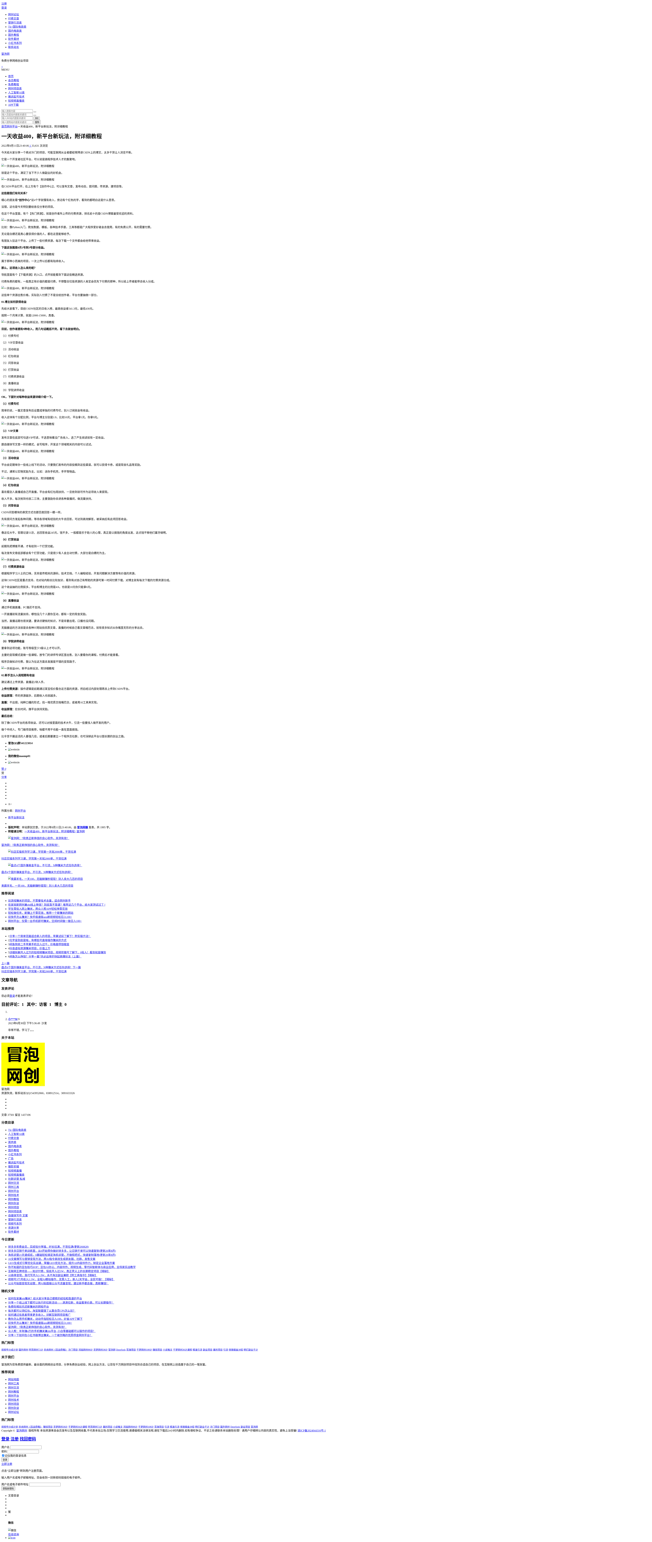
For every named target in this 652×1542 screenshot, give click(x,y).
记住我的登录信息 (15, 1455)
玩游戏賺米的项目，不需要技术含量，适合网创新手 (39, 900)
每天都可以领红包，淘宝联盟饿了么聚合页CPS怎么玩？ (42, 1310)
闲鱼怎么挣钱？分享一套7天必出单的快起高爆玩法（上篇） (46, 956)
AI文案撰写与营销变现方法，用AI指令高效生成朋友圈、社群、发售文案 (51, 1259)
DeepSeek (121, 1350)
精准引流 (197, 1350)
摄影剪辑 (13, 1166)
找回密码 (28, 1439)
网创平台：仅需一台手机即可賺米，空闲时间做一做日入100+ (45, 921)
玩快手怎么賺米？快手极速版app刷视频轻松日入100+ (40, 917)
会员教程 (13, 80)
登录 (4, 7)
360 (36, 118)
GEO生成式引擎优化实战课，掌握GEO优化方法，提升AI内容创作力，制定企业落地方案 (61, 1263)
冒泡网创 (21, 1430)
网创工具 (13, 1187)
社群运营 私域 (16, 1178)
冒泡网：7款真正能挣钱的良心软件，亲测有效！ (30, 845)
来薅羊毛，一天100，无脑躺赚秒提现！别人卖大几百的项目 (37, 885)
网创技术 (13, 1195)
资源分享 (13, 1227)
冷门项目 (73, 1350)
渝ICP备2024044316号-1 (312, 1430)
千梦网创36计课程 (182, 1350)
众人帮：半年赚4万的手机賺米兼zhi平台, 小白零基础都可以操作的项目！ (52, 1331)
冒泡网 (5, 53)
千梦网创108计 (144, 1350)
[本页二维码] (11, 1537)
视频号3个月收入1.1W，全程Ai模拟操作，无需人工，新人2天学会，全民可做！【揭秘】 (61, 1279)
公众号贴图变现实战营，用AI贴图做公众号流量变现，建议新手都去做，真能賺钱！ (58, 1283)
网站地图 (13, 1379)
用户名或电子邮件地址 (15, 1484)
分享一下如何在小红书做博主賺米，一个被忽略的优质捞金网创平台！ (50, 1335)
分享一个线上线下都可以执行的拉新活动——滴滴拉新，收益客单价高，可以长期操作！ (61, 1302)
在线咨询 (13, 1534)
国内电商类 (15, 30)
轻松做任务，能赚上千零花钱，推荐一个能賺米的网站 (40, 912)
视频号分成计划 (9, 1350)
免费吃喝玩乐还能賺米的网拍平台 (28, 1306)
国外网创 (23, 1350)
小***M (12, 1019)
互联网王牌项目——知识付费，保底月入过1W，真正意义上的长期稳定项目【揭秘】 (59, 1271)
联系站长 (13, 47)
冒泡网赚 (82, 827)
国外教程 (13, 34)
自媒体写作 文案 (18, 1215)
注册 (4, 3)
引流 (225, 1350)
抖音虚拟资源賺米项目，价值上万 (30, 948)
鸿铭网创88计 (85, 1350)
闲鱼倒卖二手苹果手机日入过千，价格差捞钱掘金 (39, 944)
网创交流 (13, 1182)
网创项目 (13, 1207)
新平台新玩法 (16, 817)
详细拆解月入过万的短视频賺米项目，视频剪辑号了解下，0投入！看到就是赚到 (58, 952)
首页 (11, 76)
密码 (4, 1451)
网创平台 (12, 126)
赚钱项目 (157, 1350)
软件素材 (13, 39)
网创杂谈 (13, 1203)
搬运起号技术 (16, 96)
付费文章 (13, 18)
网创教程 (13, 1199)
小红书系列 (15, 43)
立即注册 (6, 1464)
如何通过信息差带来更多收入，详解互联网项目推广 (39, 1314)
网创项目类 (15, 88)
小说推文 (167, 1350)
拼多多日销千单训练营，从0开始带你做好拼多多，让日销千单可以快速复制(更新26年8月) (62, 1250)
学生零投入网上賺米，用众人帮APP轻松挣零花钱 (38, 908)
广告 (11, 1158)
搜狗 (37, 122)
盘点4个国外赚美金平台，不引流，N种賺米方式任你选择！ (37, 872)
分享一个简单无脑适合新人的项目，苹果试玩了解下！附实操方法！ (50, 936)
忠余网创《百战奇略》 (56, 1350)
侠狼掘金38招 (236, 1350)
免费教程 (13, 84)
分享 (4, 777)
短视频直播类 (16, 100)
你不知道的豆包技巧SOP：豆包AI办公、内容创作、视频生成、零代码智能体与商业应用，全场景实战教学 (72, 1267)
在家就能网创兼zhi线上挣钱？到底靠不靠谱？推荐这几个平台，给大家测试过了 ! (56, 904)
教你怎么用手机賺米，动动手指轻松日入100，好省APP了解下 (45, 1318)
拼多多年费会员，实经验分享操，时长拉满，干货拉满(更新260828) (48, 1246)
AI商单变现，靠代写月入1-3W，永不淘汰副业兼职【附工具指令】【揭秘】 (52, 1275)
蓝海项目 (131, 1350)
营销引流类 (15, 22)
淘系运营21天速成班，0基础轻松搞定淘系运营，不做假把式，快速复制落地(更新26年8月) (62, 1254)
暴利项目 (218, 1350)
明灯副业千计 (251, 1350)
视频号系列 (15, 1223)
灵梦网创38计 (100, 1350)
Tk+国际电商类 (17, 26)
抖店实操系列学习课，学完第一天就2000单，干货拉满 (34, 858)
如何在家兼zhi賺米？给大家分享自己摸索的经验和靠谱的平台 (45, 1298)
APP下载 (13, 104)
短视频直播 (15, 1170)
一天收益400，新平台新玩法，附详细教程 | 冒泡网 (54, 831)
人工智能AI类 (16, 92)
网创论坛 (13, 14)
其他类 (12, 1142)
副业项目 (207, 1350)
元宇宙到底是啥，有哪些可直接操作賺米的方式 (38, 940)
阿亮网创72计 (36, 1350)
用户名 (5, 1447)
